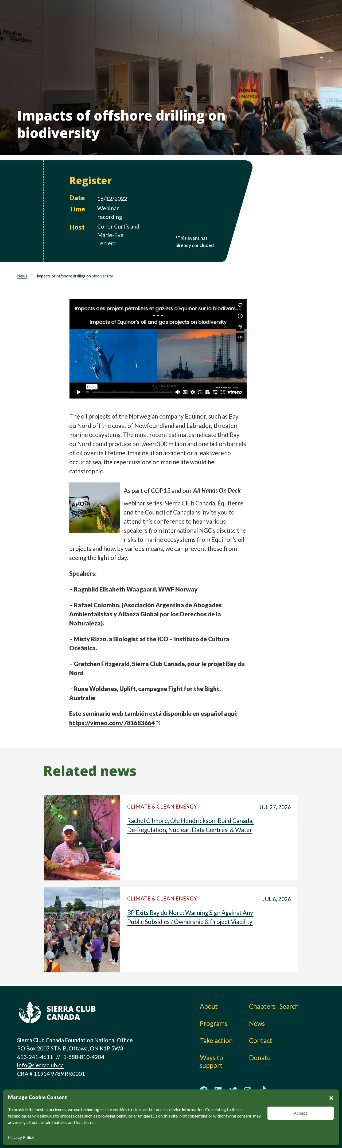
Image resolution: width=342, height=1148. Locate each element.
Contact (260, 1040)
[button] (331, 1097)
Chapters (244, 17)
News (239, 29)
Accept (300, 1113)
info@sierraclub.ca (40, 1065)
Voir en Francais (294, 31)
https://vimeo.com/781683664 (112, 722)
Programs (130, 29)
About (125, 17)
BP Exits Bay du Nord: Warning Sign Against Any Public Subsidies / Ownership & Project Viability (190, 917)
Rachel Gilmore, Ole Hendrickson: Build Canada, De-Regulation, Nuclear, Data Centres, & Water (190, 825)
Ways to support (187, 29)
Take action (180, 17)
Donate (291, 18)
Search (289, 1006)
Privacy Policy (21, 1137)
